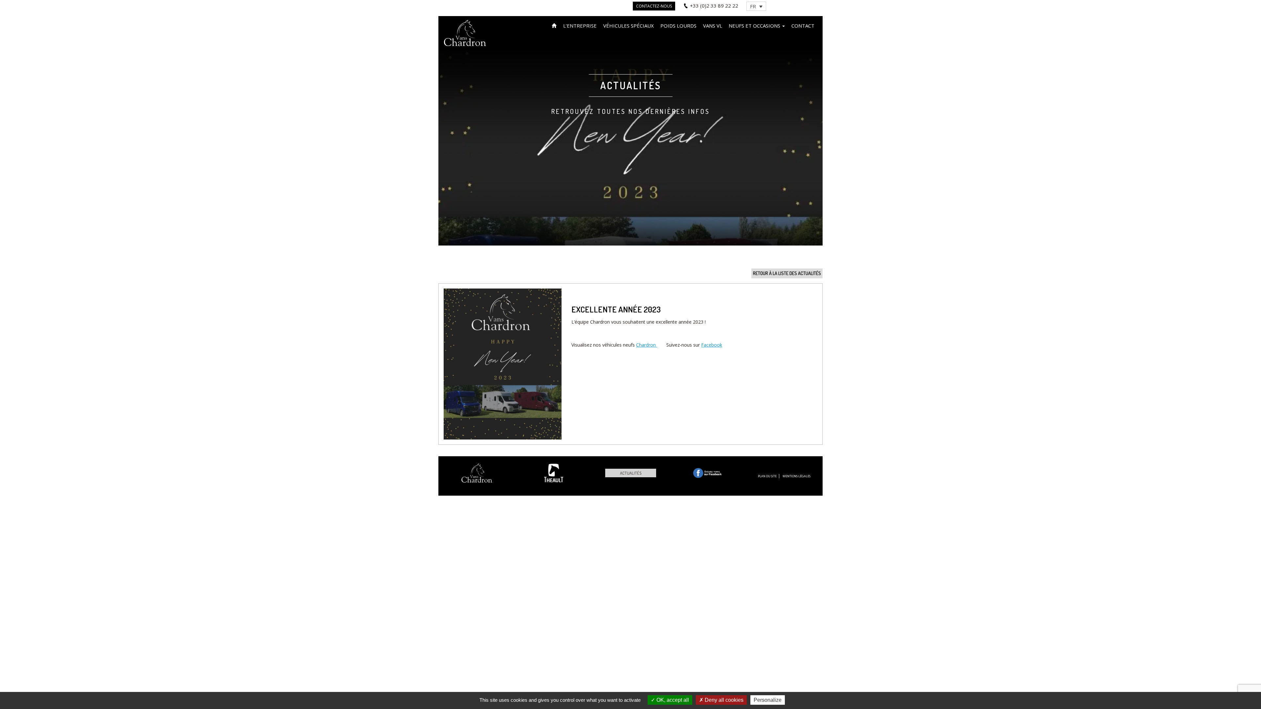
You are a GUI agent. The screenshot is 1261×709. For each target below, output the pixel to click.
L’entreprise (580, 25)
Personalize (768, 700)
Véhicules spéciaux (628, 25)
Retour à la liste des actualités (787, 273)
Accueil (554, 25)
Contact (802, 25)
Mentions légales (796, 476)
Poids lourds (678, 25)
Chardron (646, 345)
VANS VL (712, 25)
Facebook (711, 345)
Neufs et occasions (755, 25)
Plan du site (767, 476)
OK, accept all (672, 700)
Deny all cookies (723, 700)
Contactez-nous (654, 6)
